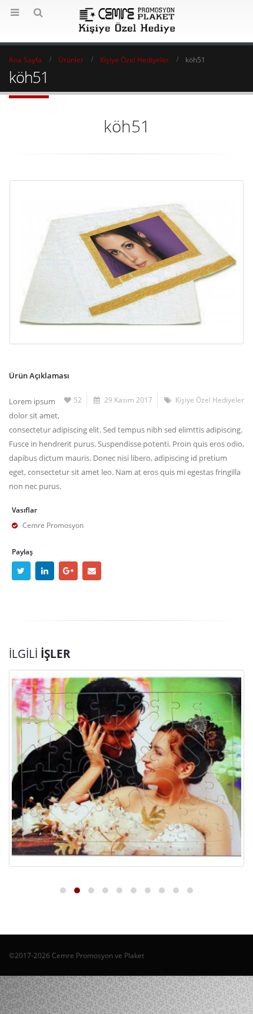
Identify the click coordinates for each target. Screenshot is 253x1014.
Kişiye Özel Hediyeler (209, 399)
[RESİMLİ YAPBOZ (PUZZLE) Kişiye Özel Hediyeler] (126, 768)
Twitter (21, 570)
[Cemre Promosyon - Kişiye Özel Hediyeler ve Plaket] (127, 21)
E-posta (91, 570)
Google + (68, 570)
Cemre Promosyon (53, 525)
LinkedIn (44, 570)
